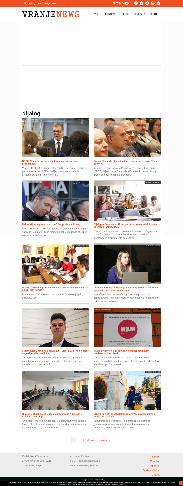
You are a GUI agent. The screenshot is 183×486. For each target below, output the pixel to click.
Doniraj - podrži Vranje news (41, 3)
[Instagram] (153, 3)
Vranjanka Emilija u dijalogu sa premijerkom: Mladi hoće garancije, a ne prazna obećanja (126, 288)
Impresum (154, 466)
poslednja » (104, 440)
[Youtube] (147, 3)
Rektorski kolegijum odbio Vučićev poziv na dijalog (51, 224)
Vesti (97, 14)
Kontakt (155, 456)
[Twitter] (141, 3)
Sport (153, 14)
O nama (155, 475)
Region (126, 14)
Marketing (154, 461)
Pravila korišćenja (151, 470)
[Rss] (158, 3)
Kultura (140, 14)
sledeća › (91, 440)
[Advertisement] (91, 44)
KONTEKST (111, 14)
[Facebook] (136, 3)
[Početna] (52, 14)
